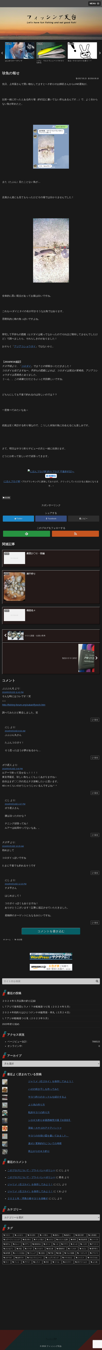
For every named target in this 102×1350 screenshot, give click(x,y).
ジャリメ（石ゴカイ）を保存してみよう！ (51, 1081)
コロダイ (26, 366)
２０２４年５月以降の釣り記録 (19, 1001)
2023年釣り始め (10, 1024)
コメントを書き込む (51, 931)
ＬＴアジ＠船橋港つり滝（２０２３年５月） (26, 1018)
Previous (2, 53)
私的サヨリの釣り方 (39, 1112)
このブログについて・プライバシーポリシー (31, 1170)
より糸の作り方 (36, 1104)
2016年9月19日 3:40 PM (12, 769)
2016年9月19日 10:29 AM (13, 846)
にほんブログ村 (12, 481)
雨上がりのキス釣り (39, 1151)
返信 (96, 720)
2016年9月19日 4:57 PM (15, 804)
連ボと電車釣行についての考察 (45, 1143)
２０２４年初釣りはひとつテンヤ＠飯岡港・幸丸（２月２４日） (36, 1012)
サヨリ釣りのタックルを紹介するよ (47, 1097)
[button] (97, 981)
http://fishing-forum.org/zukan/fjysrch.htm (23, 705)
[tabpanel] (19, 52)
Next (100, 53)
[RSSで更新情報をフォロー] (75, 534)
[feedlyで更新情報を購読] (26, 534)
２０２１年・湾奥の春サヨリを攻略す (27, 1198)
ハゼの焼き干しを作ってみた (43, 1089)
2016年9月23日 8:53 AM (15, 731)
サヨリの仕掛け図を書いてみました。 (48, 1135)
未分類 (7, 498)
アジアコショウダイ (25, 346)
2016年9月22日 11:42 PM (13, 692)
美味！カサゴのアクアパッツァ (45, 1128)
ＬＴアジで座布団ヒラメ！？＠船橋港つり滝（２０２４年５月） (36, 1006)
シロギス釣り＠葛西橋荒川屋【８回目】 (49, 1120)
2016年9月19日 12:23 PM (15, 884)
